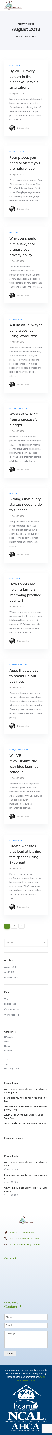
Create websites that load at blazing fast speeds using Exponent (25, 854)
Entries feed (10, 1004)
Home (19, 36)
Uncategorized (11, 1069)
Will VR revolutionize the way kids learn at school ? (23, 763)
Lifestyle (13, 152)
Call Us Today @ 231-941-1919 (24, 1238)
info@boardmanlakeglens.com (25, 1244)
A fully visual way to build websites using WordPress (26, 330)
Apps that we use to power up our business (23, 676)
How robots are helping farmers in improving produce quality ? (25, 592)
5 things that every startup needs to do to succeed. (25, 504)
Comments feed (12, 1009)
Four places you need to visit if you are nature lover (24, 163)
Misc (11, 233)
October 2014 (11, 977)
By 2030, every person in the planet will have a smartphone (23, 79)
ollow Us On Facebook (22, 1232)
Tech (17, 65)
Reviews (13, 319)
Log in (7, 998)
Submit (10, 1354)
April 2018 (9, 972)
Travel (22, 152)
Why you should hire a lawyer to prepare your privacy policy (22, 246)
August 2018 (10, 967)
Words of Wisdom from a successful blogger (24, 419)
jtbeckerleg (24, 128)
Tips (16, 233)
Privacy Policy (11, 1302)
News (11, 65)
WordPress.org (11, 1015)
